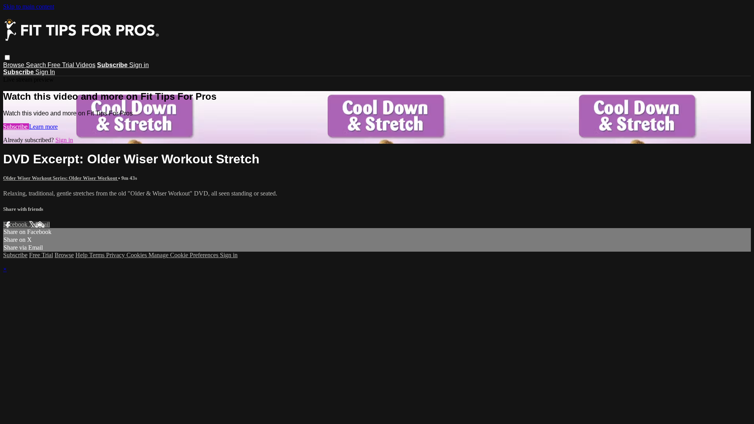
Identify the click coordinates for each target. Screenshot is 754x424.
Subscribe (16, 126)
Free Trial (41, 255)
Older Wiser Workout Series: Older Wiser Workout (60, 178)
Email (42, 224)
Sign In (45, 72)
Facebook (16, 224)
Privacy (116, 255)
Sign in (139, 65)
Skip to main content (28, 6)
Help (82, 255)
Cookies (137, 255)
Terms (97, 255)
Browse (14, 65)
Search (37, 65)
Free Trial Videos (71, 65)
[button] (7, 57)
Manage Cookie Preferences (184, 255)
